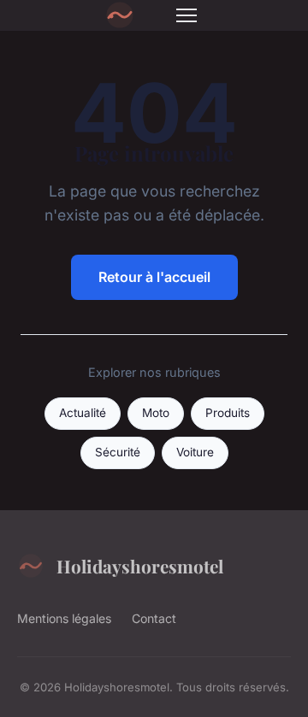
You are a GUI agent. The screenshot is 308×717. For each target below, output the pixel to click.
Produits (227, 413)
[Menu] (186, 15)
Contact (154, 618)
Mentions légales (64, 618)
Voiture (195, 452)
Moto (155, 413)
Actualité (82, 413)
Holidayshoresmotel (139, 566)
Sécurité (117, 452)
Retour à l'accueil (154, 276)
